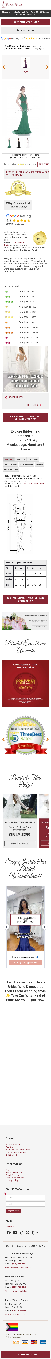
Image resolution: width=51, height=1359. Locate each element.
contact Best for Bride (15, 243)
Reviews (39, 464)
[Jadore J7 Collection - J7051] (9, 142)
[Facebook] (9, 1233)
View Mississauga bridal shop (18, 1267)
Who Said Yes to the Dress (18, 1149)
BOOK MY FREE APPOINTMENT (25, 22)
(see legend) (30, 164)
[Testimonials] (25, 219)
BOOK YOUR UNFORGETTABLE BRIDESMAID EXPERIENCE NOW (25, 599)
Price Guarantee (26, 464)
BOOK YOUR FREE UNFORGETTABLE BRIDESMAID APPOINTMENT (25, 417)
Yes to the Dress (11, 469)
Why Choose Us (13, 1144)
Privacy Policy (12, 1180)
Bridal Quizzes (12, 1175)
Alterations (21, 459)
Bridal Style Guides (14, 1172)
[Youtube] (15, 1233)
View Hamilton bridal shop (16, 1291)
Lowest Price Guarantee (17, 1152)
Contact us (11, 1226)
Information (8, 459)
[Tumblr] (33, 1233)
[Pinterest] (27, 1233)
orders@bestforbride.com (33, 483)
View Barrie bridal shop (15, 1314)
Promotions (33, 459)
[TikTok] (21, 1233)
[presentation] (3, 67)
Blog (8, 1170)
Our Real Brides (10, 464)
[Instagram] (38, 1233)
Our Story (10, 1147)
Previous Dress (16, 397)
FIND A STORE (26, 30)
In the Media (11, 1154)
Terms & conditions (15, 1177)
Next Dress (33, 405)
